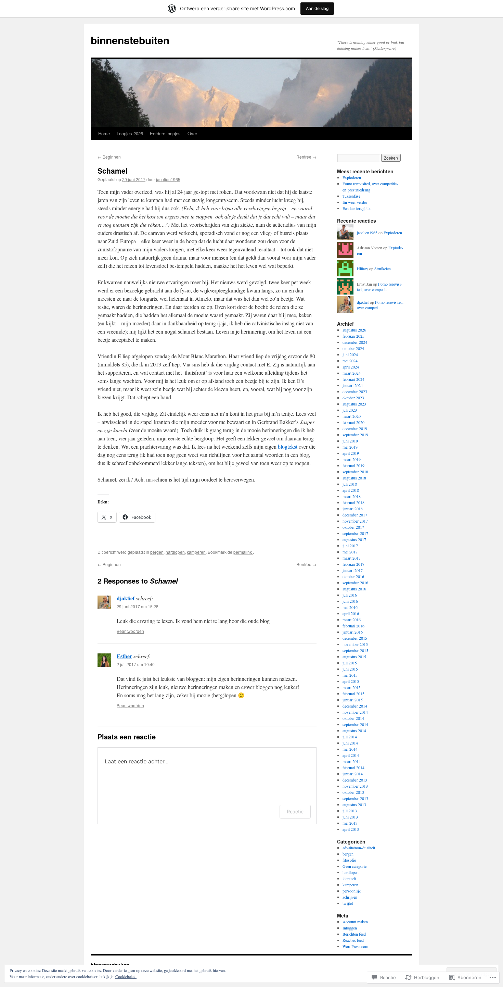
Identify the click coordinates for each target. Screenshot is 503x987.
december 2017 (355, 514)
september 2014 (355, 724)
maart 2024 (352, 373)
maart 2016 (352, 619)
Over (192, 133)
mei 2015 (350, 675)
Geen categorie (354, 866)
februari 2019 (353, 465)
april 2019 (351, 453)
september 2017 (355, 533)
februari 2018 (353, 502)
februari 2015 (353, 693)
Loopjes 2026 (130, 133)
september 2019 (355, 434)
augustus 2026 (354, 330)
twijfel (348, 903)
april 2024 (351, 367)
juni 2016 (350, 601)
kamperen (196, 552)
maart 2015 (352, 687)
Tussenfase (351, 196)
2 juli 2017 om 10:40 (136, 664)
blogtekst (287, 446)
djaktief (125, 598)
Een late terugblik (357, 208)
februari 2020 (353, 422)
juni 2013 (350, 817)
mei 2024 (350, 360)
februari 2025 (353, 336)
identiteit (349, 878)
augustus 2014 (354, 730)
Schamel (113, 170)
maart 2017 (352, 558)
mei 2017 (350, 551)
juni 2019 (350, 440)
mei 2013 (350, 823)
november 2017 (355, 521)
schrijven (350, 897)
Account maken (355, 921)
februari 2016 (353, 625)
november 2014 (355, 712)
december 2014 (355, 706)
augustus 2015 (354, 656)
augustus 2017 (354, 539)
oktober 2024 (353, 348)
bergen (157, 552)
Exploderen (352, 177)
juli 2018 (350, 484)
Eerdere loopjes (165, 133)
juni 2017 (350, 545)
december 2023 (355, 391)
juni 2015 (350, 669)
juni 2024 (350, 354)
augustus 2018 (354, 477)
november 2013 (355, 786)
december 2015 (355, 638)
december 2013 (355, 780)
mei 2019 (350, 447)
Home (104, 133)
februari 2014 (353, 767)
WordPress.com (355, 946)
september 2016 (355, 582)
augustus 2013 (354, 804)
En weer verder (355, 202)
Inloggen (350, 927)
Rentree (306, 157)
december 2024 (355, 342)
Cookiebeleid (126, 976)
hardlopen (175, 552)
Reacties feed (353, 940)
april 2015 (351, 681)
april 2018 (351, 490)
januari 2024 (353, 385)
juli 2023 (350, 410)
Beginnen (109, 157)
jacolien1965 (168, 179)
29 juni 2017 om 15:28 (137, 606)
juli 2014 (350, 736)
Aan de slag (317, 8)
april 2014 (351, 755)
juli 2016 (350, 595)
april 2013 (351, 829)
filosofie (349, 860)
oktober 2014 (353, 718)
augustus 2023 (354, 404)
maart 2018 (352, 496)
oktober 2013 (353, 792)
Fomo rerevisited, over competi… (379, 286)
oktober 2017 (353, 527)
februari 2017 (353, 564)
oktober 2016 (353, 576)
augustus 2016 (354, 588)
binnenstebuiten (130, 40)
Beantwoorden (130, 631)
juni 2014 (350, 743)
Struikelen (382, 268)
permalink (243, 552)
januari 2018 (353, 508)
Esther (124, 656)
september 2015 (355, 650)
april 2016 (351, 613)
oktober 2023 (353, 397)
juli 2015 (350, 662)
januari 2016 (353, 632)
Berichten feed (354, 934)
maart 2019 (352, 459)
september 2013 (355, 798)
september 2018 (355, 471)
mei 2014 (350, 749)
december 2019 (355, 428)
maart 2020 (352, 416)
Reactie (295, 811)
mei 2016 (350, 607)
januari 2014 (353, 773)
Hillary (362, 268)
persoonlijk (352, 891)
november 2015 (355, 644)
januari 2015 (353, 699)
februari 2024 (353, 379)
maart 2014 (352, 761)
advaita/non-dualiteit (359, 847)
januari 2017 (353, 570)
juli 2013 (350, 810)
